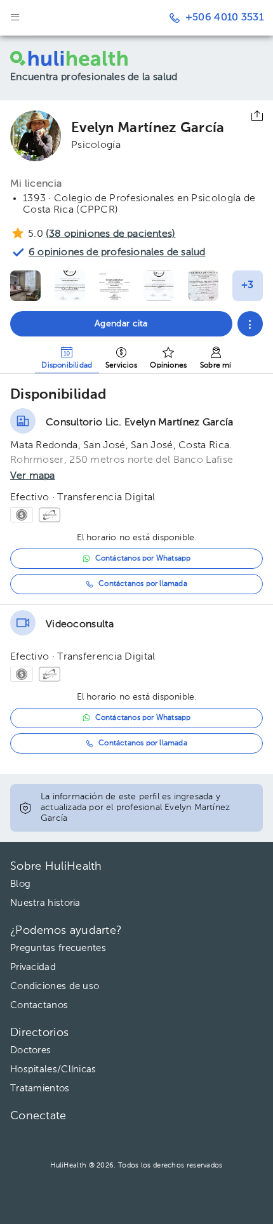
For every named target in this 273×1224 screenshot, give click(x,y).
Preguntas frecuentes (58, 948)
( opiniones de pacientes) (110, 234)
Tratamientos (40, 1088)
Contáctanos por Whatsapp (143, 558)
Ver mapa (32, 476)
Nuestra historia (45, 903)
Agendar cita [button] (121, 323)
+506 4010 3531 (224, 18)
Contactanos (39, 1005)
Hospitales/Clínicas (53, 1069)
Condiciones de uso (54, 986)
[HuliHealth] (86, 58)
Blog (20, 884)
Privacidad (33, 967)
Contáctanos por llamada (142, 584)
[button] (250, 323)
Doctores (30, 1050)
